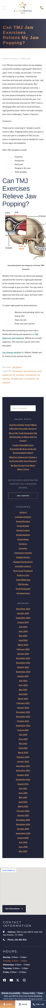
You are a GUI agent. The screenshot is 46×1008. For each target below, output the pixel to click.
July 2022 (23, 735)
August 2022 (23, 730)
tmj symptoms (30, 379)
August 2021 (23, 784)
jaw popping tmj (30, 371)
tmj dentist (20, 375)
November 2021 (23, 771)
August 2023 (23, 676)
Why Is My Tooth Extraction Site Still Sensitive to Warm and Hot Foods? (23, 437)
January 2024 (23, 654)
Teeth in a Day (23, 575)
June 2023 (23, 685)
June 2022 (23, 739)
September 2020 (23, 833)
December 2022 (23, 712)
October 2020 (23, 829)
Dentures (23, 544)
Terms (40, 993)
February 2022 (23, 757)
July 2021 (23, 789)
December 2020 (23, 820)
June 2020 (23, 847)
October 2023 (23, 667)
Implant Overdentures (23, 562)
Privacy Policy (29, 993)
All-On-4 (23, 513)
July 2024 (23, 627)
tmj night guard (17, 379)
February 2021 (23, 811)
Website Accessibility (11, 993)
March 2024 (23, 645)
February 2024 (23, 649)
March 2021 (23, 806)
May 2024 (23, 636)
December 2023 (23, 658)
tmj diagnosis (31, 375)
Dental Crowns (23, 530)
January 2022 (23, 762)
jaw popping (18, 371)
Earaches (23, 548)
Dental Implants (23, 535)
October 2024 (23, 613)
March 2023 (23, 699)
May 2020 (23, 851)
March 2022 (23, 753)
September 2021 (23, 780)
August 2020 (23, 838)
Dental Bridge (23, 526)
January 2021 (23, 815)
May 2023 (23, 690)
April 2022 (23, 748)
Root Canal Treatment (23, 571)
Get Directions (14, 908)
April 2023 (23, 694)
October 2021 (23, 775)
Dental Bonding (23, 521)
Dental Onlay (23, 539)
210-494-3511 (21, 940)
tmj (14, 375)
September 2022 (23, 726)
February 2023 (23, 703)
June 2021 (23, 793)
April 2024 (23, 640)
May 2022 (23, 744)
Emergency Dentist (23, 553)
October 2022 (23, 721)
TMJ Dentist (17, 367)
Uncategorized (23, 593)
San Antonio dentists (11, 353)
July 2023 (23, 681)
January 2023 (23, 708)
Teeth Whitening (23, 580)
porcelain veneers (23, 566)
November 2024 (23, 609)
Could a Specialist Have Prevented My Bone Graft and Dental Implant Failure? (23, 449)
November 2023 (23, 663)
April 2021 (23, 802)
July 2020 (23, 842)
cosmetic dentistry (23, 517)
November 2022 (23, 717)
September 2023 (23, 672)
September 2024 (23, 618)
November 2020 (23, 824)
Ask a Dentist (23, 496)
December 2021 (23, 766)
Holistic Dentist (23, 557)
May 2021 (23, 797)
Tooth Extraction (23, 589)
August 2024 (23, 622)
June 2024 (23, 631)
